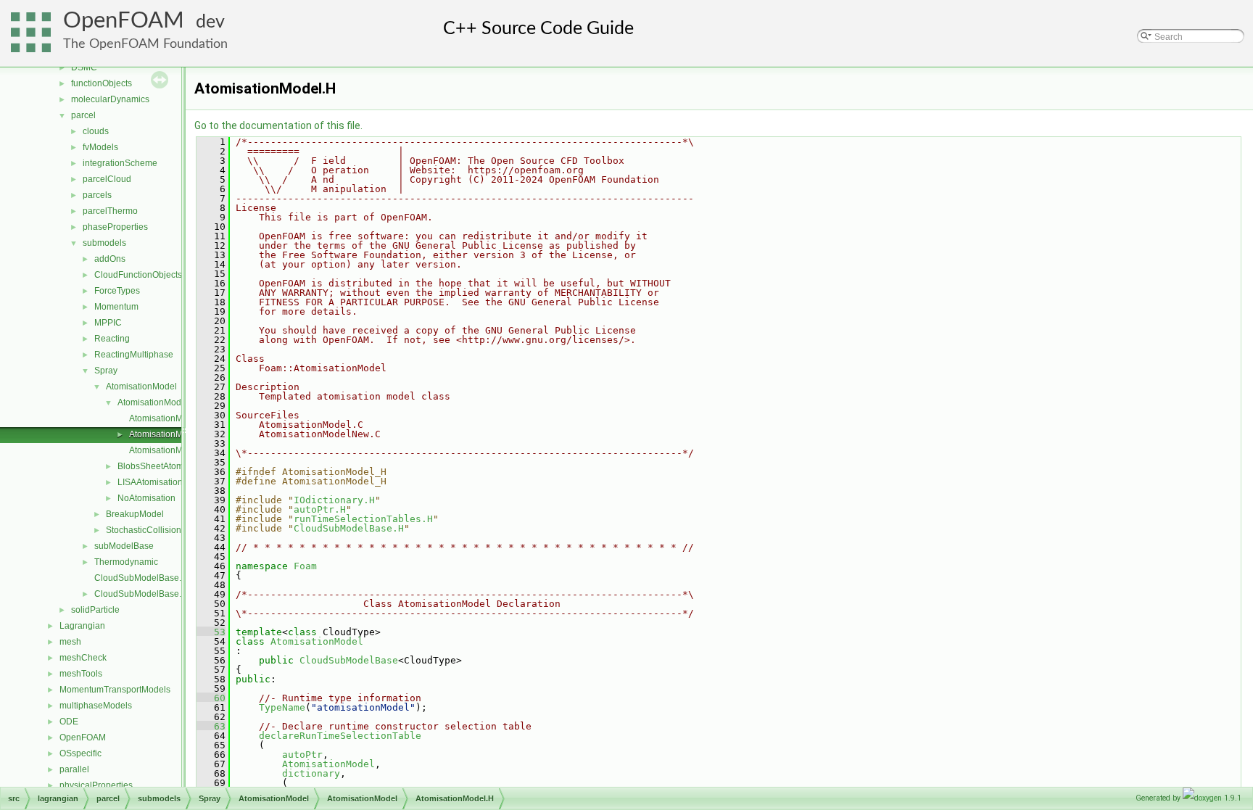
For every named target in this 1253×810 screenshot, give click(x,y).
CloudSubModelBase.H (141, 594)
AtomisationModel (141, 386)
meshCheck (83, 658)
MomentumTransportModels (114, 690)
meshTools (80, 674)
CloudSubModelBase (348, 660)
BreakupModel (135, 514)
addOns (109, 259)
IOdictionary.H (334, 500)
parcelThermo (110, 211)
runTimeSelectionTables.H (363, 518)
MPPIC (108, 323)
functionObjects (101, 83)
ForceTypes (117, 291)
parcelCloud (107, 179)
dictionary (311, 773)
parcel (83, 115)
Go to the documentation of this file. (278, 125)
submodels (104, 243)
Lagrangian (82, 626)
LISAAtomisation (150, 482)
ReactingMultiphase (133, 355)
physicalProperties (96, 785)
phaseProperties (115, 227)
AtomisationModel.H (169, 434)
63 (211, 726)
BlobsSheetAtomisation (163, 466)
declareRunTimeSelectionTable (340, 735)
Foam (305, 566)
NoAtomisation (146, 498)
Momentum (116, 307)
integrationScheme (120, 163)
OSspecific (80, 753)
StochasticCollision (143, 530)
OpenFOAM (123, 20)
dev (210, 22)
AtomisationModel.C (169, 418)
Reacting (112, 339)
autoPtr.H (320, 509)
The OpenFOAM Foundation (145, 44)
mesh (70, 642)
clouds (96, 131)
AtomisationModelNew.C (177, 450)
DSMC (84, 67)
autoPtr (302, 754)
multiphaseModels (95, 706)
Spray (105, 370)
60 (211, 698)
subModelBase (124, 546)
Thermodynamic (126, 562)
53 (211, 632)
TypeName (282, 707)
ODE (68, 721)
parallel (74, 769)
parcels (97, 195)
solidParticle (95, 610)
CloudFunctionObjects (138, 275)
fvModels (100, 147)
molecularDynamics (110, 99)
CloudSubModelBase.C (141, 578)
